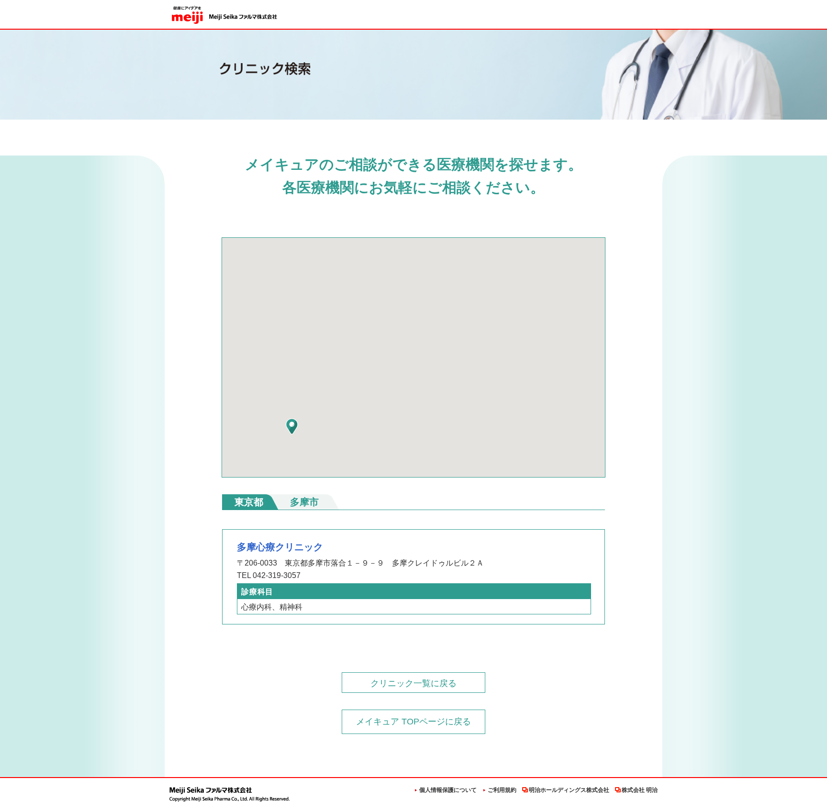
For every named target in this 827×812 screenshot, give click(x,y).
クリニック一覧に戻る (413, 683)
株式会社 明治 (640, 790)
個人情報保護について (448, 790)
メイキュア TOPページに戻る (413, 721)
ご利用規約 (502, 790)
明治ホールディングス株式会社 (569, 790)
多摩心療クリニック (280, 547)
